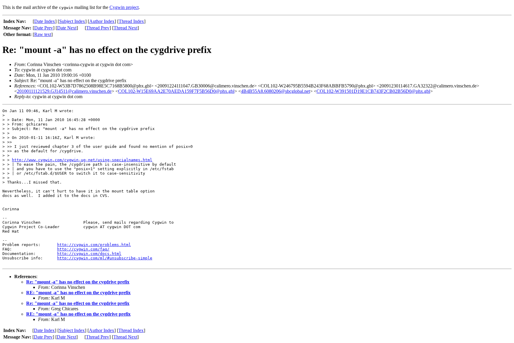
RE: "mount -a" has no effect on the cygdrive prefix (78, 292)
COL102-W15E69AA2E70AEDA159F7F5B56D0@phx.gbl (176, 91)
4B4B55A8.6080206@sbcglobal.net (275, 91)
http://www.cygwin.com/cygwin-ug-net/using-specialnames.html (82, 160)
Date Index (44, 21)
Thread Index (131, 21)
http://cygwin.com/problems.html (94, 244)
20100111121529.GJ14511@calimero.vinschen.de (64, 91)
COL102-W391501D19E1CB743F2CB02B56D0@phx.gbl (373, 91)
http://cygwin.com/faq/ (83, 249)
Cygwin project (124, 7)
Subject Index (72, 21)
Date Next (66, 27)
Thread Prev (97, 27)
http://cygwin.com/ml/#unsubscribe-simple (104, 258)
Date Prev (43, 27)
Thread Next (125, 27)
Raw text (42, 34)
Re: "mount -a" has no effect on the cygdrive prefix (77, 281)
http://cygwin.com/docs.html (89, 253)
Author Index (102, 21)
